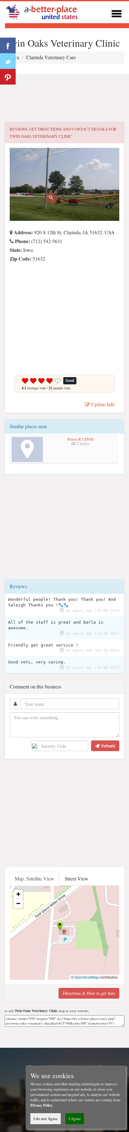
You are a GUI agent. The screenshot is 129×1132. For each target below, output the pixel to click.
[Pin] (8, 77)
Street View (76, 878)
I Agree (75, 1118)
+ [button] (18, 894)
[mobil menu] (116, 12)
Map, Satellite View (34, 878)
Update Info (102, 404)
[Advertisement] (64, 98)
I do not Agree (46, 1118)
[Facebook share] (8, 45)
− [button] (18, 903)
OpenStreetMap (87, 976)
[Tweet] (8, 61)
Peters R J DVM (80, 439)
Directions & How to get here (89, 993)
